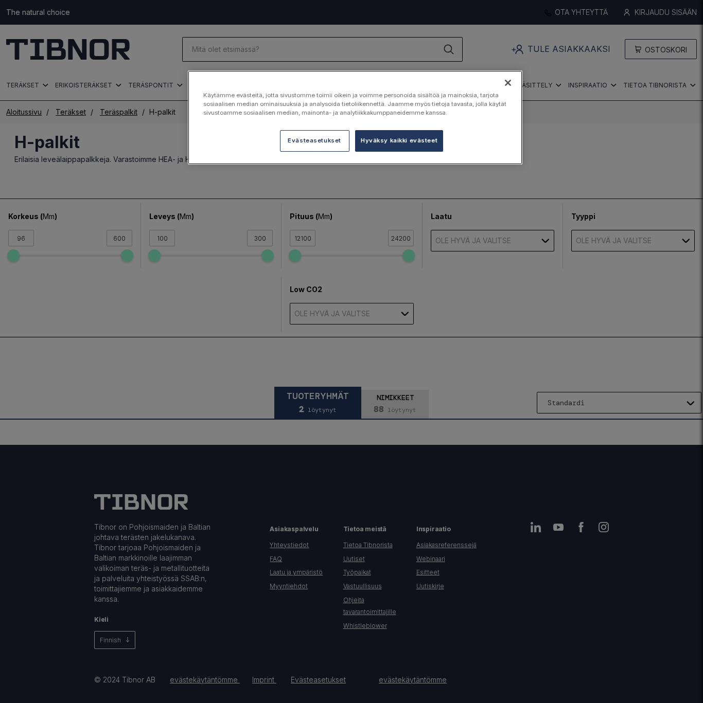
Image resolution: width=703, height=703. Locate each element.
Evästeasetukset (314, 140)
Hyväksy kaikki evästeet (399, 140)
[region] (355, 117)
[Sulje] (508, 82)
